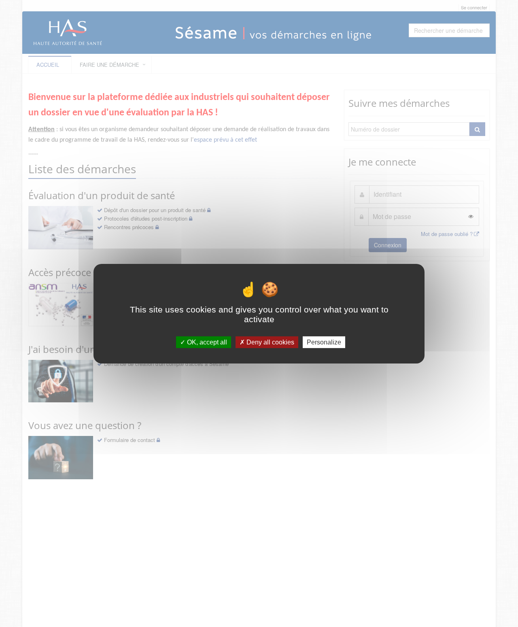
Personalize (324, 341)
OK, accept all (206, 341)
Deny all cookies (269, 341)
